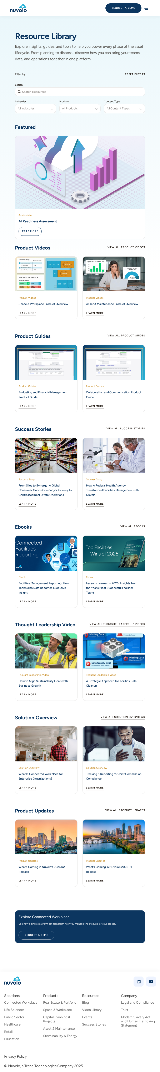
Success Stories (94, 1024)
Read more (30, 231)
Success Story (27, 479)
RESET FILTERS (135, 74)
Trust (124, 1010)
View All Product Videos (126, 247)
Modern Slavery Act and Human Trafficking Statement (138, 1021)
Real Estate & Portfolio (59, 1002)
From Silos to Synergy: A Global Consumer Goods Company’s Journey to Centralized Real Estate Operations (45, 490)
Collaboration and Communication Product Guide (113, 395)
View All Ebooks (132, 526)
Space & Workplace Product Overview (43, 304)
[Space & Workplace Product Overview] (46, 274)
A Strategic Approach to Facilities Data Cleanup (111, 683)
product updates (28, 860)
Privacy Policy (15, 1056)
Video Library (91, 1010)
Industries (20, 101)
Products (64, 101)
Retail (8, 1032)
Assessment (26, 215)
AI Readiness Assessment (38, 221)
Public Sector (14, 1017)
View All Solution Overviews (123, 717)
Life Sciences (14, 1010)
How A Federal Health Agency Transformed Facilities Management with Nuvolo (112, 490)
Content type (112, 101)
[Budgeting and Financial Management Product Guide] (46, 362)
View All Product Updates (125, 810)
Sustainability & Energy (60, 1036)
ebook (22, 577)
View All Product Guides (126, 335)
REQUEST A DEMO (123, 7)
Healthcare (12, 1024)
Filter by (20, 74)
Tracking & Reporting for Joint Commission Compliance (113, 776)
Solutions (12, 995)
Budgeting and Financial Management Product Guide (43, 395)
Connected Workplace (21, 1002)
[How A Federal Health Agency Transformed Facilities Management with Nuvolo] (114, 455)
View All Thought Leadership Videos (117, 624)
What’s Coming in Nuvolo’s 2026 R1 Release (109, 869)
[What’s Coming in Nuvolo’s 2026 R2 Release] (46, 837)
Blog (85, 1002)
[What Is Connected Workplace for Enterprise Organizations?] (46, 743)
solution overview (29, 767)
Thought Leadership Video (34, 674)
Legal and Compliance (137, 1002)
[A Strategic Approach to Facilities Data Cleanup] (114, 650)
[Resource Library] (80, 172)
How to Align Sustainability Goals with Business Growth (43, 683)
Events (87, 1017)
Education (11, 1039)
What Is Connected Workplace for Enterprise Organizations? (41, 776)
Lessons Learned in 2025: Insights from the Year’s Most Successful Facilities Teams (111, 588)
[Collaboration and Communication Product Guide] (114, 362)
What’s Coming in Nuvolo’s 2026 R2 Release (42, 869)
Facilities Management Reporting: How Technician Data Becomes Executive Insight (44, 588)
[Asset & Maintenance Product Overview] (114, 274)
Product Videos (27, 297)
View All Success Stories (125, 428)
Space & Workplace (57, 1010)
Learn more (27, 313)
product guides (27, 386)
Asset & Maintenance (59, 1029)
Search (19, 84)
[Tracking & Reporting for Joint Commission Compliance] (114, 743)
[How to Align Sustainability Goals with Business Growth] (46, 650)
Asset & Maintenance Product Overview (112, 304)
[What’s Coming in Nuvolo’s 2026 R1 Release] (114, 837)
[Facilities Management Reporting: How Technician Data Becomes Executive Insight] (46, 553)
